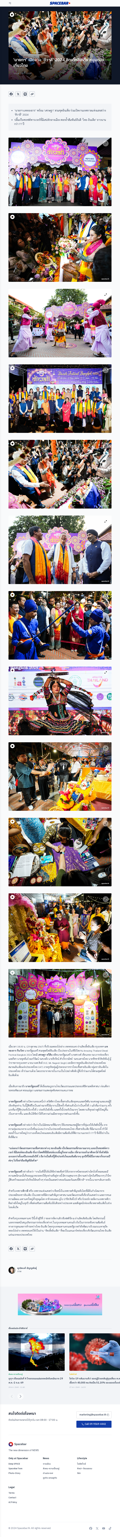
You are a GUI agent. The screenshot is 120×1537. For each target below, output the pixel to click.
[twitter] (18, 94)
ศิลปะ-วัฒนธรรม (84, 1468)
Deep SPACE (14, 1463)
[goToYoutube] (103, 1528)
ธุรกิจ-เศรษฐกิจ (50, 1478)
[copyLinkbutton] (32, 94)
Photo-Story (14, 1473)
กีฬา (79, 1473)
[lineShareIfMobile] (25, 94)
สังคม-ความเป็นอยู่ (51, 1468)
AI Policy (12, 1502)
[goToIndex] (60, 3)
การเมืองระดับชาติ (39, 52)
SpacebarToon (15, 1468)
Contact (12, 1497)
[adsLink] (60, 1304)
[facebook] (11, 94)
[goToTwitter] (97, 1528)
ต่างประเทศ (48, 1473)
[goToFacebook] (90, 1528)
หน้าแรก (16, 52)
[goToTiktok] (110, 1528)
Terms (11, 1493)
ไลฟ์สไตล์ (81, 1464)
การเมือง (25, 52)
